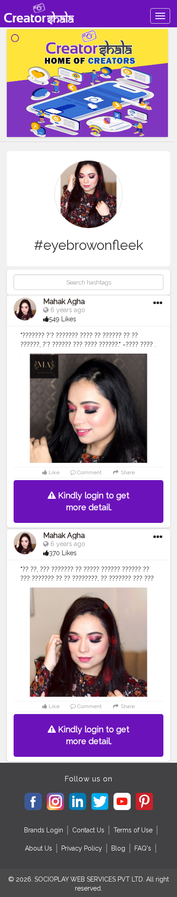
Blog (118, 848)
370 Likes (63, 553)
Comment (89, 472)
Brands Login (43, 830)
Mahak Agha (64, 301)
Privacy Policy (81, 848)
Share (127, 472)
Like (53, 472)
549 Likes (62, 319)
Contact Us (88, 830)
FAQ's (142, 848)
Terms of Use (132, 830)
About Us (38, 848)
